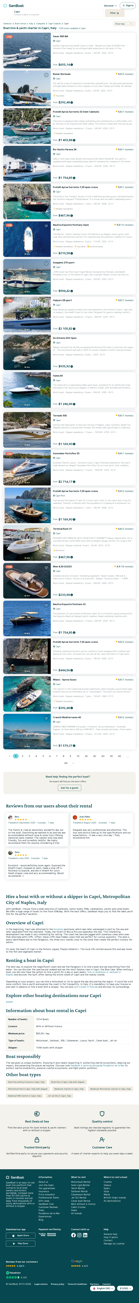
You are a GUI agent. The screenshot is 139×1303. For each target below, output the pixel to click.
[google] (77, 1261)
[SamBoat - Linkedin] (85, 1235)
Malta (107, 1194)
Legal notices (41, 1284)
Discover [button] (109, 5)
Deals (74, 1210)
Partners (94, 1284)
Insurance (44, 1191)
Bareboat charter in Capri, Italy (69, 1088)
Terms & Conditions (77, 1284)
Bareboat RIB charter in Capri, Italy (24, 1095)
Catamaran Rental (80, 1194)
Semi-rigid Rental (80, 1185)
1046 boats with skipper (49, 1047)
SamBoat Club (46, 1204)
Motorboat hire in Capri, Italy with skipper (28, 1088)
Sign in (129, 5)
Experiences (45, 1216)
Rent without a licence (83, 1204)
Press (41, 1210)
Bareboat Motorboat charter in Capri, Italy (110, 1088)
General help (110, 1234)
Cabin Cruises (78, 1207)
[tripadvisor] (14, 1273)
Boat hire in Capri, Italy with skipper (68, 1082)
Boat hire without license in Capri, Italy (26, 1082)
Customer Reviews (48, 1207)
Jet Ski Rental (78, 1197)
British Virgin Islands (115, 1197)
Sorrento (58, 929)
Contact (108, 1240)
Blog (41, 1219)
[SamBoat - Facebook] (73, 1235)
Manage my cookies (114, 1243)
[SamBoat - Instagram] (79, 1235)
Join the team (46, 1185)
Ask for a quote (69, 787)
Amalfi (9, 1001)
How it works (111, 1237)
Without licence (53, 1026)
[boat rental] (13, 5)
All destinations (112, 1201)
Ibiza (106, 1191)
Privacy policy (57, 1284)
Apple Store (23, 1235)
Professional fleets (49, 1197)
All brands (76, 1213)
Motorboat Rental (80, 1182)
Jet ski (113, 1040)
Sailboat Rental (79, 1191)
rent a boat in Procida (86, 986)
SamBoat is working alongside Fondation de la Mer (97, 1065)
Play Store (22, 1243)
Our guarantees (47, 1188)
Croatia (108, 1182)
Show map (120, 24)
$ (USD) (124, 1288)
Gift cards (44, 1201)
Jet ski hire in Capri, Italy (59, 1095)
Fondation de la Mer (49, 1213)
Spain (107, 1188)
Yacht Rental (78, 1188)
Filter (113, 13)
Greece (107, 1185)
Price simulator (47, 1194)
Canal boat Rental (80, 1201)
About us (43, 1182)
